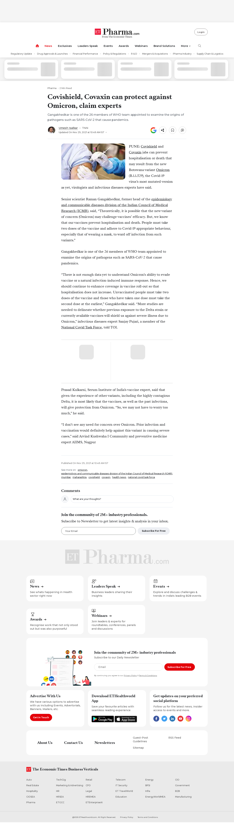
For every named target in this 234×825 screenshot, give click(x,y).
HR (57, 791)
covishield (94, 477)
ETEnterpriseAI (94, 802)
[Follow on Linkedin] (172, 720)
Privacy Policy (130, 675)
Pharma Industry (182, 53)
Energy (149, 779)
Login (201, 32)
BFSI (147, 785)
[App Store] (126, 721)
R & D (134, 53)
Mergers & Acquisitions (155, 53)
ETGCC (60, 802)
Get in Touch (41, 717)
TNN (85, 128)
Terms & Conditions (148, 675)
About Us (44, 742)
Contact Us (73, 742)
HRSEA (60, 796)
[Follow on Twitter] (164, 720)
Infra (147, 791)
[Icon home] (37, 46)
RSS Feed (174, 737)
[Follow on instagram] (188, 720)
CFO (88, 785)
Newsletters (105, 742)
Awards (124, 46)
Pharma (52, 88)
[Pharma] (117, 33)
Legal (89, 791)
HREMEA (91, 796)
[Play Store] (103, 721)
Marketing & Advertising (69, 785)
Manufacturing (183, 796)
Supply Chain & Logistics (210, 53)
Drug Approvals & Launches (52, 53)
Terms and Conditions (148, 817)
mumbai (66, 477)
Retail (89, 779)
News (48, 46)
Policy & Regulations (114, 53)
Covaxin (135, 152)
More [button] (184, 46)
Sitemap (138, 747)
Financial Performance (85, 53)
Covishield (149, 146)
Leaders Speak (88, 46)
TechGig (61, 779)
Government (182, 785)
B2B (177, 791)
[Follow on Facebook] (156, 720)
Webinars (141, 46)
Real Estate (32, 785)
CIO (177, 779)
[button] (162, 130)
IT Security (121, 785)
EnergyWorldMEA (155, 796)
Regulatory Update (21, 53)
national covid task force (141, 477)
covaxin (106, 477)
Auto (29, 779)
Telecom (121, 779)
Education (121, 796)
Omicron (163, 170)
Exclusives (65, 46)
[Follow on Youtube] (180, 720)
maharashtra (79, 477)
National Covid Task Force (81, 327)
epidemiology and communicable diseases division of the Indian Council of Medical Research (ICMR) (116, 205)
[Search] (199, 46)
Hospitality (32, 791)
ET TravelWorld (124, 791)
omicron (82, 470)
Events (108, 46)
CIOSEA (30, 796)
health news (119, 477)
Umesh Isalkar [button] (68, 128)
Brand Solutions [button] (164, 46)
